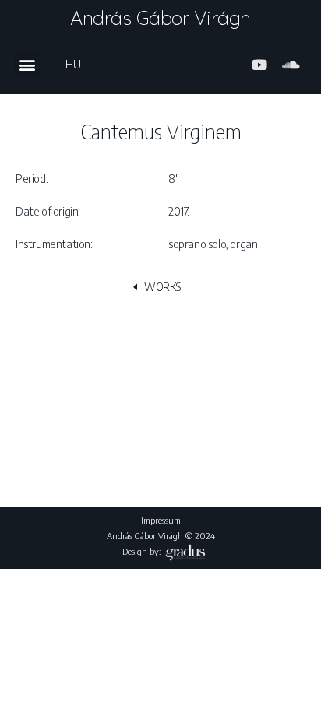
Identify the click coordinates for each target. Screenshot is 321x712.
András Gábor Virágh (160, 17)
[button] (27, 65)
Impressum (161, 520)
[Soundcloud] (291, 65)
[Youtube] (259, 65)
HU (72, 64)
